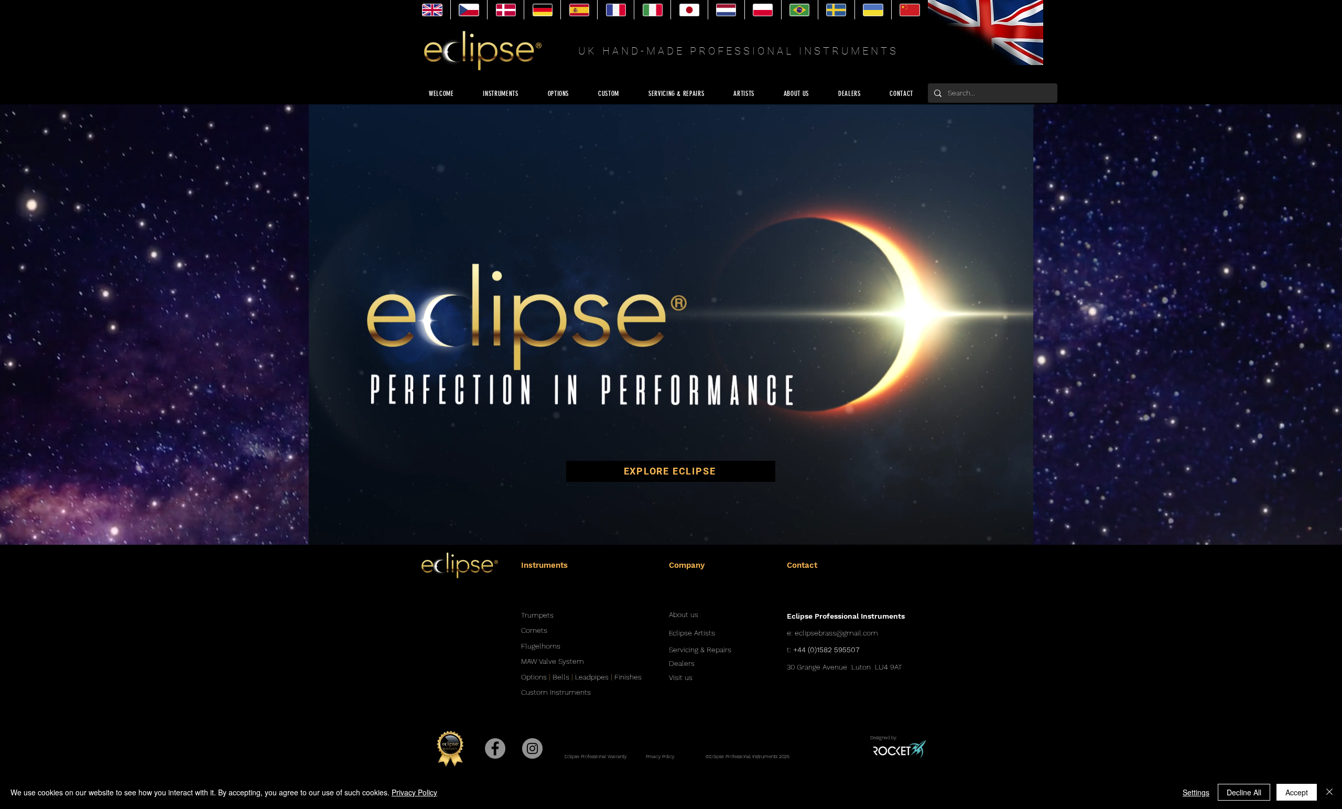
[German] (542, 9)
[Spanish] (578, 9)
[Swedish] (836, 9)
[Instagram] (532, 748)
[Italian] (652, 9)
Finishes (628, 677)
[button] (1019, 533)
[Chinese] (909, 9)
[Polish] (762, 9)
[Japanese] (688, 9)
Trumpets (537, 615)
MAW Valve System (552, 661)
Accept (1296, 792)
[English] (432, 9)
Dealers (682, 663)
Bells (561, 677)
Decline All (1244, 792)
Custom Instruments (556, 692)
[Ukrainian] (872, 9)
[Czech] (468, 9)
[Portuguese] (799, 9)
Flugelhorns (540, 646)
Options (534, 677)
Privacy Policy (414, 792)
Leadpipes (592, 677)
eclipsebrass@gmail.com (836, 633)
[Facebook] (495, 748)
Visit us (680, 677)
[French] (615, 9)
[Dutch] (726, 9)
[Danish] (505, 9)
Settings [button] (1196, 792)
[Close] (1329, 792)
